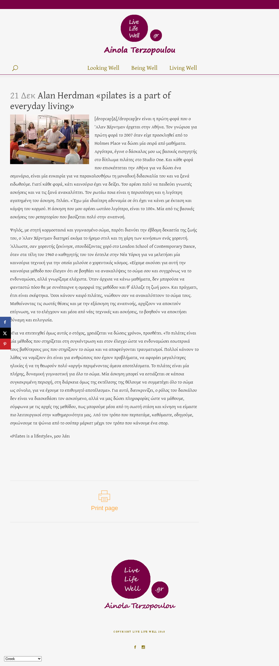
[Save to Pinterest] (5, 344)
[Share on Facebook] (5, 322)
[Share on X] (5, 333)
